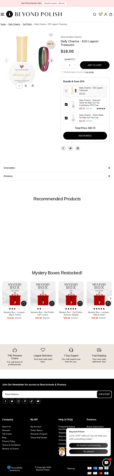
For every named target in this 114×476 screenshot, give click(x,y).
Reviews (6, 430)
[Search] (94, 14)
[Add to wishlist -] (51, 35)
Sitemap (71, 468)
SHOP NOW (70, 3)
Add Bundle (85, 135)
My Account (35, 426)
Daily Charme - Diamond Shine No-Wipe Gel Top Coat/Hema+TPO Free (89, 102)
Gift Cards (7, 434)
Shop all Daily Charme (71, 37)
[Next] (51, 60)
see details (89, 72)
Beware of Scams (10, 448)
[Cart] (110, 14)
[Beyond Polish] (20, 14)
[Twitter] (70, 148)
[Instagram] (18, 401)
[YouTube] (38, 401)
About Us (6, 426)
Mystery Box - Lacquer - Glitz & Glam (99, 313)
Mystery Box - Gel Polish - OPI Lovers (43, 313)
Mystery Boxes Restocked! (57, 272)
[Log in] (105, 14)
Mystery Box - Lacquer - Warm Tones (15, 313)
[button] (106, 463)
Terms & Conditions (11, 445)
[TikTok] (31, 401)
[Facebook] (63, 148)
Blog (4, 437)
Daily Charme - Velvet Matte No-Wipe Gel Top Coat (91, 116)
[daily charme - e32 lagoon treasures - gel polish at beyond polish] (29, 61)
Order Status (36, 430)
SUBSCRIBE (104, 394)
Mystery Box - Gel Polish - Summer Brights (71, 313)
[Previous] (6, 60)
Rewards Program (39, 434)
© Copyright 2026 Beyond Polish (43, 468)
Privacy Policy (8, 441)
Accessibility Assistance (16, 469)
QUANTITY (69, 59)
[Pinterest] (77, 148)
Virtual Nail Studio (38, 437)
